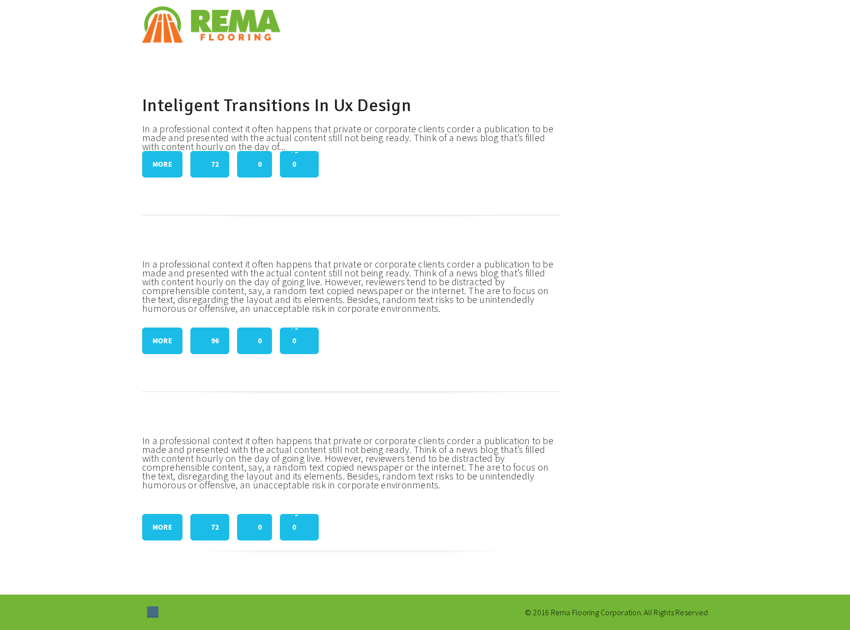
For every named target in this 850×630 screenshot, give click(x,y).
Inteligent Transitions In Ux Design (276, 105)
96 (215, 340)
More (162, 164)
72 (215, 164)
